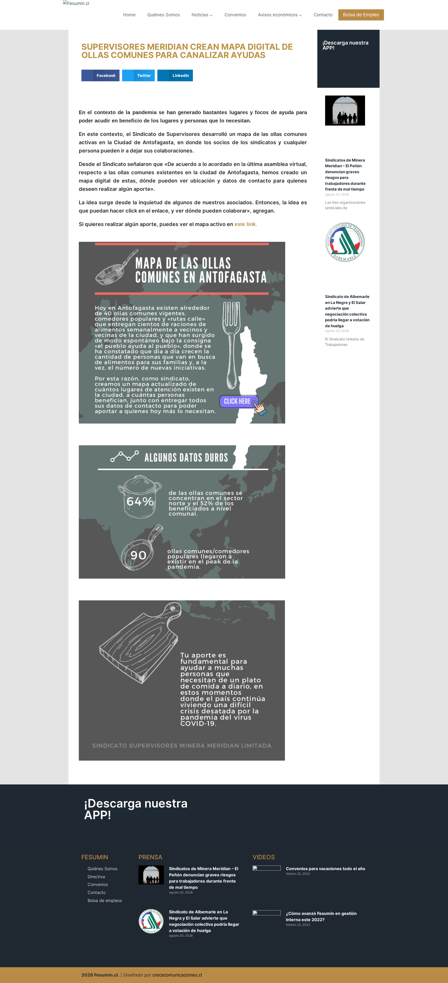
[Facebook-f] (365, 975)
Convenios (235, 14)
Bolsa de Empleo (361, 14)
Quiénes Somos (163, 14)
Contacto (323, 14)
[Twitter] (354, 975)
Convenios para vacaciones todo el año (325, 868)
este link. (247, 224)
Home (129, 14)
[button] (100, 75)
